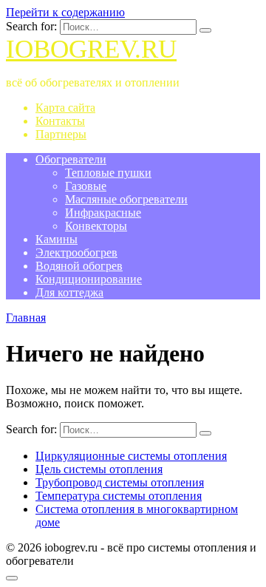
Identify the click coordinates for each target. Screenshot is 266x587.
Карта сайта (65, 107)
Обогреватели (70, 159)
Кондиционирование (88, 279)
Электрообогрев (76, 252)
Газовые (85, 186)
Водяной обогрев (79, 265)
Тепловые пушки (108, 172)
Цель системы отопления (99, 469)
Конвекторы (96, 226)
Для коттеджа (69, 292)
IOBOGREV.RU (91, 49)
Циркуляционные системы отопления (131, 455)
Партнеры (60, 134)
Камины (56, 239)
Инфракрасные (103, 212)
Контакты (60, 121)
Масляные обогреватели (126, 199)
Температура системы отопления (118, 495)
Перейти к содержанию (65, 12)
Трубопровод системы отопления (119, 482)
